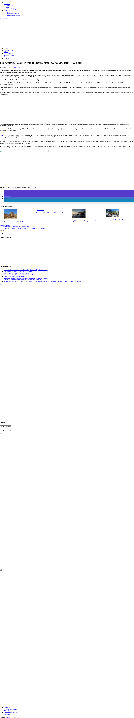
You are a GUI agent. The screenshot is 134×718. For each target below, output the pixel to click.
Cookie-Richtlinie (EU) (10, 712)
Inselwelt (2, 225)
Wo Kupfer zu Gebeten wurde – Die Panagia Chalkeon (19, 275)
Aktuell (6, 48)
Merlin (18, 717)
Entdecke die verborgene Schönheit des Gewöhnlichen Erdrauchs (22, 279)
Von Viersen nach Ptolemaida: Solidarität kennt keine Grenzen (21, 271)
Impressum (7, 10)
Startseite (6, 2)
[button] (7, 196)
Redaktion (7, 4)
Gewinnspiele (8, 57)
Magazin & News (9, 50)
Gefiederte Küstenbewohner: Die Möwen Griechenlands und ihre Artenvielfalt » (23, 228)
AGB (8, 12)
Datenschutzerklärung (13, 15)
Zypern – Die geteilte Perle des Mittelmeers (16, 273)
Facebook (6, 58)
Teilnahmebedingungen (10, 9)
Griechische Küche (9, 55)
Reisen (6, 52)
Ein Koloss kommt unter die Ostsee (14, 276)
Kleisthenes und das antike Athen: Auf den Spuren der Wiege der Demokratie (26, 278)
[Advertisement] (54, 32)
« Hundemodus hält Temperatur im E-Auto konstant (15, 226)
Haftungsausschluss (13, 13)
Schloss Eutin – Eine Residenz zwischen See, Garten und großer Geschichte (25, 270)
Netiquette (10, 5)
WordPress (10, 717)
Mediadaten (7, 7)
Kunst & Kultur (8, 53)
